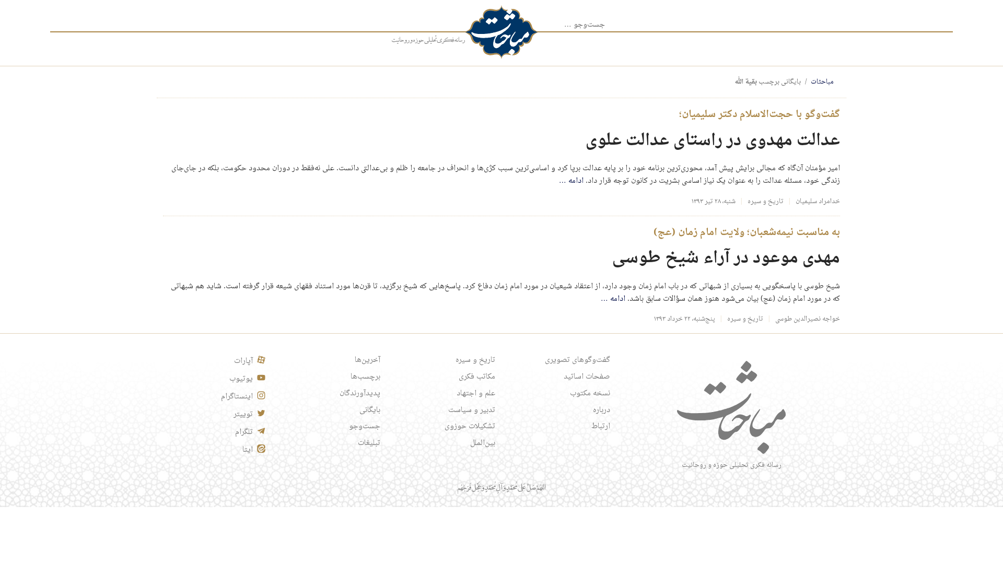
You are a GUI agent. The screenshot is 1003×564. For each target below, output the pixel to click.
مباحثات (822, 82)
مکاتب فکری (477, 377)
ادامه (571, 181)
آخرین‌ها (367, 360)
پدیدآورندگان (360, 394)
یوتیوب (241, 379)
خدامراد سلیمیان (818, 201)
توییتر (243, 414)
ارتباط (600, 426)
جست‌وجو (364, 426)
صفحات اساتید (587, 377)
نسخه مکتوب (590, 394)
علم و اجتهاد (476, 394)
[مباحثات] (501, 32)
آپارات (243, 361)
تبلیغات (369, 443)
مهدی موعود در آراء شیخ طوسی (726, 258)
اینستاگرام (237, 397)
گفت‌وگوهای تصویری (577, 360)
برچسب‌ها (365, 377)
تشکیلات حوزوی (470, 426)
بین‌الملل (482, 443)
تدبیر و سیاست (471, 410)
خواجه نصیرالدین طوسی (807, 319)
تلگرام (244, 432)
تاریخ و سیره (766, 201)
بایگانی (369, 410)
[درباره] (428, 40)
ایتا (247, 450)
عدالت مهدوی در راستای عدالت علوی (713, 141)
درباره (601, 410)
